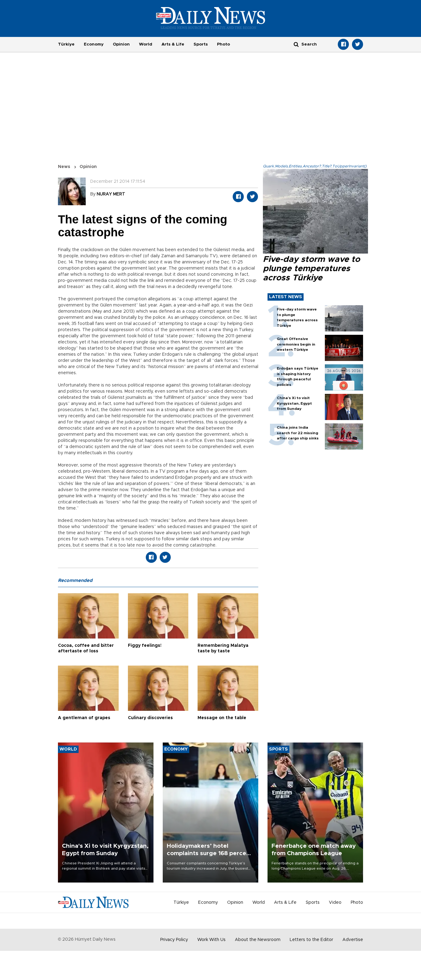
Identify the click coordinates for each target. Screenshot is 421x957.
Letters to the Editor (311, 940)
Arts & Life (172, 44)
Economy (94, 44)
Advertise (352, 940)
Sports (201, 44)
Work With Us (211, 940)
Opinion (121, 44)
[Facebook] (343, 44)
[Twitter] (357, 44)
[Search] (296, 44)
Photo (223, 44)
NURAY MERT (111, 194)
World (145, 44)
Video (335, 902)
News (64, 167)
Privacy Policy (174, 940)
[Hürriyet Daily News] (210, 18)
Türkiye (66, 44)
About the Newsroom (257, 940)
